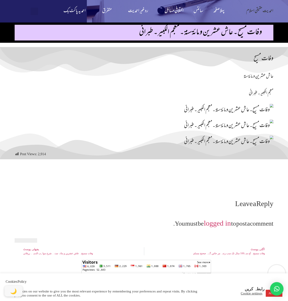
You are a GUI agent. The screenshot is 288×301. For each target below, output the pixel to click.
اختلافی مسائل (174, 11)
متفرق (107, 11)
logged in (217, 223)
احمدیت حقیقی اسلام (259, 11)
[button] (34, 11)
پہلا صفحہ (219, 11)
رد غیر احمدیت (138, 11)
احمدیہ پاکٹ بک (74, 11)
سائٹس (198, 11)
